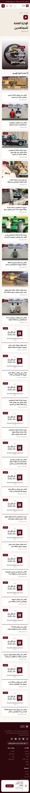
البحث (13, 756)
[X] (27, 738)
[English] (10, 6)
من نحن (27, 771)
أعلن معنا (26, 776)
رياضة (27, 756)
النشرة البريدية (11, 759)
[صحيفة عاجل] (25, 5)
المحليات (27, 751)
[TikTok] (11, 738)
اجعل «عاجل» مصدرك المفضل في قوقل (18, 743)
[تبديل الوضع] (7, 6)
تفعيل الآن (9, 785)
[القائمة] (3, 6)
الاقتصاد (27, 753)
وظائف (27, 761)
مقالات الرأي (11, 753)
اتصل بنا (27, 774)
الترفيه (27, 764)
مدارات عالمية (26, 759)
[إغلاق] (3, 786)
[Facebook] (23, 738)
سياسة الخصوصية (25, 779)
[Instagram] (19, 738)
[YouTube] (15, 738)
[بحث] (14, 6)
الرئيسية (26, 12)
